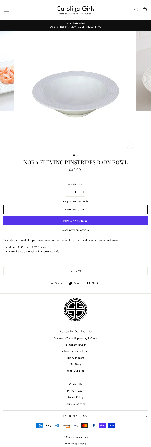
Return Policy (75, 397)
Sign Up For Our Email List (75, 331)
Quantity (75, 184)
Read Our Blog (75, 370)
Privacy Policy (75, 391)
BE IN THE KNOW (75, 416)
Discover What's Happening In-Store (75, 338)
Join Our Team (75, 358)
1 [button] (74, 155)
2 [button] (78, 155)
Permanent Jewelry (76, 345)
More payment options (75, 230)
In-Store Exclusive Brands (75, 351)
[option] (75, 25)
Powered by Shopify (75, 443)
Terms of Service (75, 404)
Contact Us (75, 384)
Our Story (75, 364)
